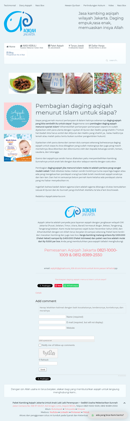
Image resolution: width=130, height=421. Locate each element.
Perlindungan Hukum (94, 5)
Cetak (39, 292)
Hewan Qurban (72, 5)
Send (42, 369)
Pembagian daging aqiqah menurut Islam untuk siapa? (80, 279)
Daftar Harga (97, 46)
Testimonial (10, 5)
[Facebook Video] (44, 333)
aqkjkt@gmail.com (60, 268)
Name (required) (75, 317)
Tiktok (86, 412)
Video (111, 5)
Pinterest (76, 412)
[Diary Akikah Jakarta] (18, 116)
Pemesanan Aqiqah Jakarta (80, 252)
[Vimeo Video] (52, 333)
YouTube (54, 412)
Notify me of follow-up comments (58, 345)
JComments (122, 376)
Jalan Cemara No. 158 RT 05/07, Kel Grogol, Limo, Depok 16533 (44, 406)
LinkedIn (64, 412)
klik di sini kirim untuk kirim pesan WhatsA (93, 268)
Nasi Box (39, 5)
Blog (15, 53)
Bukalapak (56, 409)
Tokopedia (70, 409)
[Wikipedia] (56, 333)
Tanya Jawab (76, 46)
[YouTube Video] (40, 333)
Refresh (45, 360)
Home (12, 46)
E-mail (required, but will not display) (85, 322)
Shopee (81, 409)
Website (71, 328)
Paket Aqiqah (56, 46)
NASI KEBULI (31, 46)
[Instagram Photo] (48, 333)
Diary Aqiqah (25, 5)
